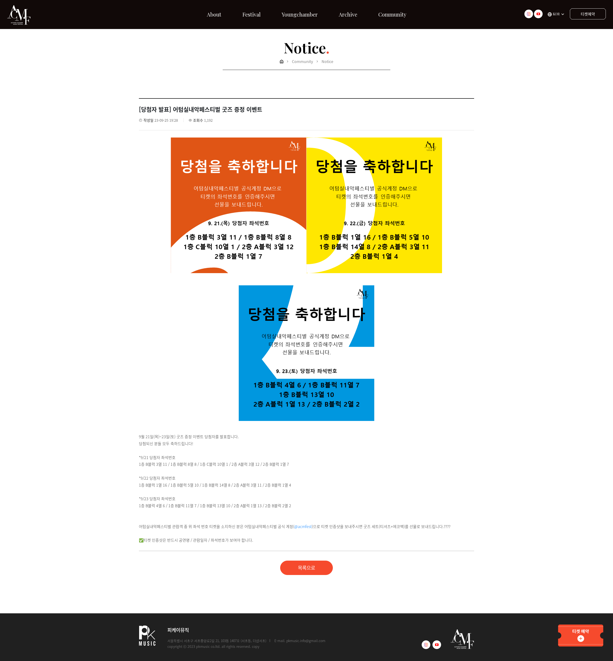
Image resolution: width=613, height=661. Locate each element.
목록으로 (306, 567)
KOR (556, 14)
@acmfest (303, 526)
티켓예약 (588, 14)
